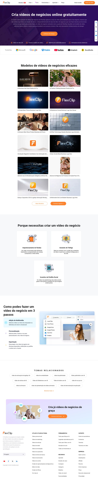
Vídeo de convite (36, 461)
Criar (30, 2)
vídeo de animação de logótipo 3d (21, 375)
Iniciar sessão (78, 2)
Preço (62, 2)
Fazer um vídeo (89, 2)
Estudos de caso (62, 461)
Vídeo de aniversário (37, 457)
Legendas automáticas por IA (66, 439)
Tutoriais (81, 442)
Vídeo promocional (37, 436)
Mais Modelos (40, 203)
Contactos (81, 439)
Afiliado (80, 461)
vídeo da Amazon (21, 385)
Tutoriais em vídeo (83, 445)
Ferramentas (45, 2)
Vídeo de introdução (37, 448)
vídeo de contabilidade (42, 375)
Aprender (54, 2)
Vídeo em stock (62, 473)
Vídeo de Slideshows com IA (40, 380)
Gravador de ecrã (62, 445)
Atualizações (82, 457)
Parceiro (81, 464)
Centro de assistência (84, 436)
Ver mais (34, 473)
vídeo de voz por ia (77, 380)
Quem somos (82, 454)
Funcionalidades (62, 476)
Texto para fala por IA (63, 436)
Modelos (21, 2)
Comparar (61, 464)
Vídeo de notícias (36, 442)
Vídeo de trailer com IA (60, 380)
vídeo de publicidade (59, 375)
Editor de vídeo (36, 467)
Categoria (60, 467)
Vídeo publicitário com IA (78, 375)
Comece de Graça (49, 34)
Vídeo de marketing (37, 439)
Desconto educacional (84, 473)
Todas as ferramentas (64, 448)
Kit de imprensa (83, 467)
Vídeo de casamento (37, 451)
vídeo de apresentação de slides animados (43, 385)
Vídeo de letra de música (38, 454)
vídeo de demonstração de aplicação (70, 385)
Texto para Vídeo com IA (64, 442)
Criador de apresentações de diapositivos (42, 464)
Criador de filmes (36, 470)
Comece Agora (57, 203)
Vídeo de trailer (36, 445)
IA (37, 2)
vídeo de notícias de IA (21, 380)
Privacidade (81, 476)
